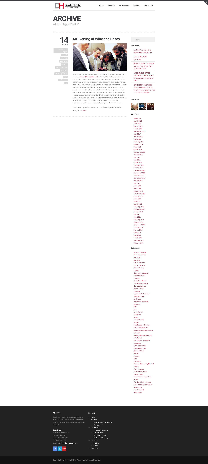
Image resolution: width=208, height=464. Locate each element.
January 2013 (138, 191)
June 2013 (137, 186)
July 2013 (137, 183)
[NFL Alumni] (150, 109)
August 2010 (138, 230)
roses (65, 77)
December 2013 (139, 170)
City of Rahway (139, 268)
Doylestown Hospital (141, 283)
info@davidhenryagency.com (67, 443)
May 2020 (137, 118)
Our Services (124, 6)
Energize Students (140, 286)
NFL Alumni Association (142, 340)
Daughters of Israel (140, 281)
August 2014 (138, 155)
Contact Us (148, 6)
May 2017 (137, 134)
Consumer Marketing (100, 430)
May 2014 (137, 160)
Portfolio (136, 356)
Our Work (137, 6)
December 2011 (139, 209)
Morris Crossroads (61, 67)
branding (137, 260)
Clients (136, 270)
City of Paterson (139, 263)
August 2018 (138, 126)
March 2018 (138, 129)
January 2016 (138, 144)
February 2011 (139, 219)
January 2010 (138, 243)
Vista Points (138, 392)
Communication (139, 275)
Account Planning (140, 252)
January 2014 (138, 168)
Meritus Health (139, 320)
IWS (135, 307)
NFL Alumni (138, 338)
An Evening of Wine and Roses (96, 39)
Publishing (137, 361)
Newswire (137, 333)
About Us (111, 6)
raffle (65, 74)
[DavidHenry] (68, 7)
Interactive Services (100, 435)
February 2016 (139, 142)
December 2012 (139, 194)
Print (135, 359)
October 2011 (138, 212)
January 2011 (138, 222)
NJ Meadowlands (140, 346)
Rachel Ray (58, 74)
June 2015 (137, 147)
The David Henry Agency (142, 382)
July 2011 (137, 214)
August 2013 (138, 181)
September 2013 (139, 178)
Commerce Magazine (141, 273)
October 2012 (138, 196)
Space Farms (138, 374)
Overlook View (139, 351)
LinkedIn (60, 448)
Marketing (137, 314)
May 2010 (137, 232)
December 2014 (139, 152)
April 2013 (137, 188)
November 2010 (139, 225)
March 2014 (138, 162)
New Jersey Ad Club (141, 327)
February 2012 (139, 207)
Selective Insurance (140, 372)
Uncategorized (139, 390)
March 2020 (138, 121)
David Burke (63, 61)
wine (66, 83)
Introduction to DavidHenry (102, 422)
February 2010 (139, 240)
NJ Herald (64, 70)
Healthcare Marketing (141, 301)
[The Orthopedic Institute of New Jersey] (142, 109)
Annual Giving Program (63, 50)
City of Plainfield (139, 265)
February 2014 (139, 165)
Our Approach (98, 425)
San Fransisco (62, 80)
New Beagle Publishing (142, 325)
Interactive (137, 304)
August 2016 (138, 136)
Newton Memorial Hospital (89, 77)
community (64, 58)
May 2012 (137, 201)
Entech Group (138, 288)
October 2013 (138, 175)
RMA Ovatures (139, 369)
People (136, 353)
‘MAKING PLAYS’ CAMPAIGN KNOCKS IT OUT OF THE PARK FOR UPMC (144, 66)
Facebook (55, 448)
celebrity (64, 55)
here (84, 110)
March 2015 (138, 149)
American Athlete (139, 255)
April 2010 (137, 235)
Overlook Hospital (140, 348)
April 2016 (137, 139)
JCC (135, 309)
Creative (137, 278)
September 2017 (139, 131)
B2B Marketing (98, 433)
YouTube (64, 448)
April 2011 (137, 217)
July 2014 (137, 157)
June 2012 (137, 199)
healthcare (137, 299)
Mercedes (64, 64)
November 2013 (139, 173)
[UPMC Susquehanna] (134, 109)
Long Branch (138, 312)
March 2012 (138, 204)
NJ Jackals (137, 343)
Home (101, 6)
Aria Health (137, 257)
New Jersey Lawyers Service (144, 330)
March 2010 (138, 238)
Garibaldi (137, 291)
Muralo (136, 322)
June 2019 (137, 123)
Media (136, 317)
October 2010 (138, 227)
